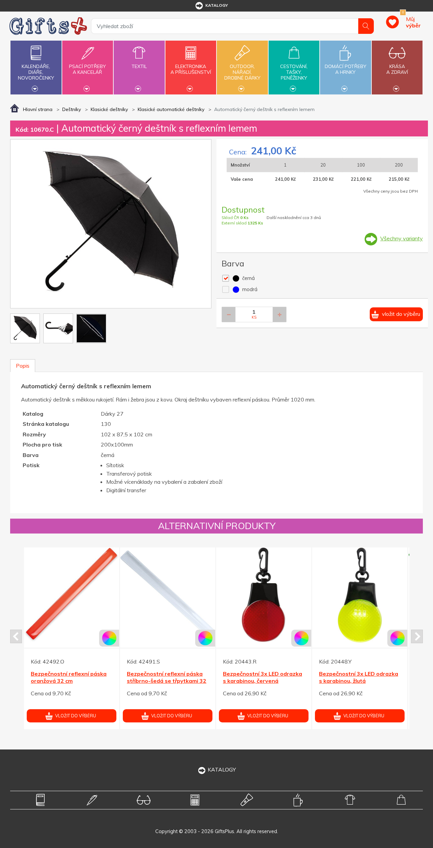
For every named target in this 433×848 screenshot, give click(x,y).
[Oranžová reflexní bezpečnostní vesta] (359, 595)
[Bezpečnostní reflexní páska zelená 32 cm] (71, 595)
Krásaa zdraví (397, 69)
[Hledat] (366, 26)
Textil (139, 66)
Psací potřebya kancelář (87, 69)
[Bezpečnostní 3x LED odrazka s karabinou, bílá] (167, 595)
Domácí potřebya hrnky (345, 69)
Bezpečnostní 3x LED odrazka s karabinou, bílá (166, 677)
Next (417, 636)
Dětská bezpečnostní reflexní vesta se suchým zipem (262, 677)
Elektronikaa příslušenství (190, 69)
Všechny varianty (401, 238)
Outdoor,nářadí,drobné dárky (242, 72)
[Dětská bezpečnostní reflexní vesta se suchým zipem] (263, 595)
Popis (22, 365)
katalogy (216, 5)
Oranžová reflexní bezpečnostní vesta (345, 677)
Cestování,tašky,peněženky (293, 72)
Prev (16, 636)
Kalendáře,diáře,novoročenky (36, 72)
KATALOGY (222, 769)
